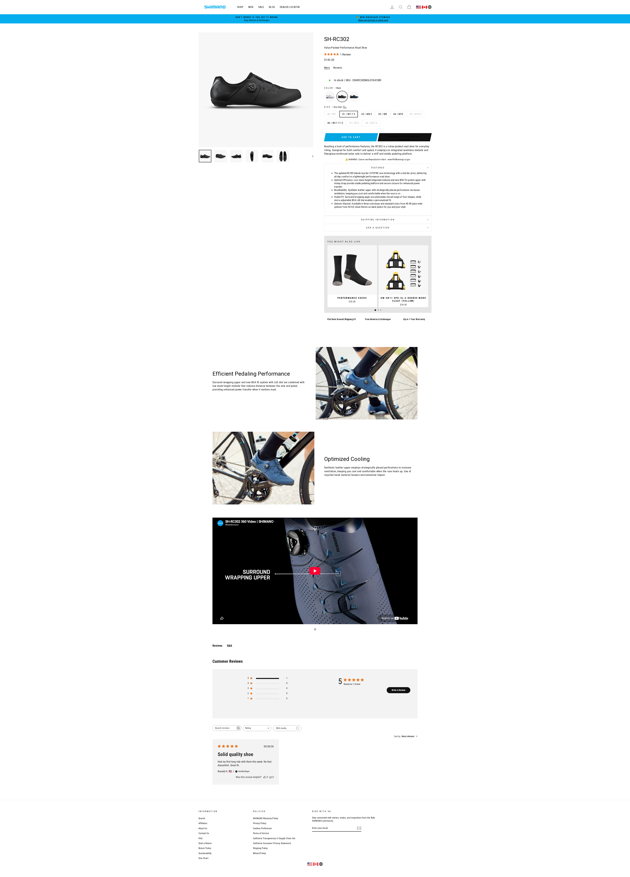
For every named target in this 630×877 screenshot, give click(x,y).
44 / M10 (398, 114)
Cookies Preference (262, 828)
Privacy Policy (259, 823)
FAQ (200, 838)
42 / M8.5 (366, 114)
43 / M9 (382, 114)
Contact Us (204, 833)
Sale (261, 7)
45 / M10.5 (416, 114)
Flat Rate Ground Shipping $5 (341, 319)
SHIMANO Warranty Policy (265, 818)
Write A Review (398, 690)
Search (202, 818)
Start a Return (205, 843)
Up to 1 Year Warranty (414, 319)
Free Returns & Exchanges (378, 319)
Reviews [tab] (217, 645)
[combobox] (257, 728)
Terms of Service (261, 833)
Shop (240, 7)
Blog (272, 7)
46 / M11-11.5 (335, 122)
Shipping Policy (260, 848)
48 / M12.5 (371, 122)
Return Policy (205, 848)
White (330, 96)
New (250, 7)
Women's (337, 67)
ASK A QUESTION (377, 227)
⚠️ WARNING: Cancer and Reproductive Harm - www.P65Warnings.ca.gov (377, 159)
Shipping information (378, 219)
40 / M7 (331, 114)
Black (342, 96)
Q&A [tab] (229, 645)
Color (332, 88)
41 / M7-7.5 (348, 114)
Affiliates (203, 823)
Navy (354, 96)
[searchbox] (224, 728)
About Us (203, 828)
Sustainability (205, 853)
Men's (327, 67)
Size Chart (203, 858)
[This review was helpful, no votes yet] (264, 777)
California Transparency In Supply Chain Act (274, 838)
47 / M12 (354, 122)
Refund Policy (259, 853)
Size (333, 107)
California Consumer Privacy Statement (272, 843)
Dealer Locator (290, 7)
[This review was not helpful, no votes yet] (270, 777)
